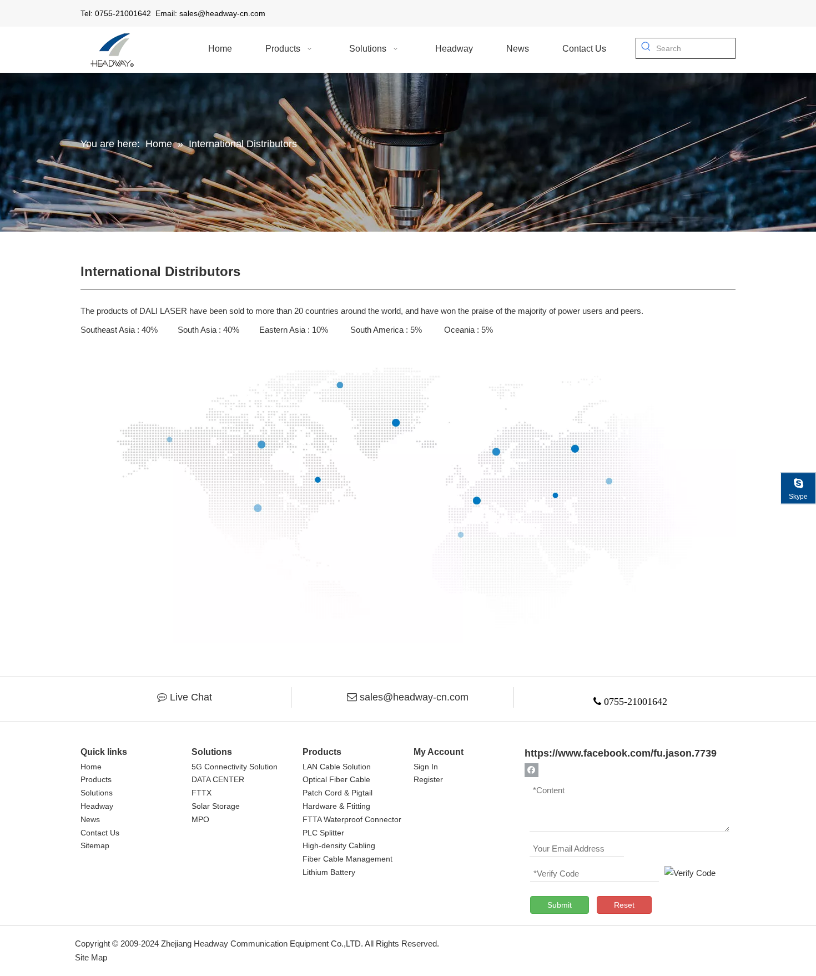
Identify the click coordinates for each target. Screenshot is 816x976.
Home (91, 766)
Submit (559, 904)
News (90, 819)
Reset (624, 904)
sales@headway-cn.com (414, 697)
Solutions (96, 792)
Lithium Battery (329, 872)
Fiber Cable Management (347, 858)
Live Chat (191, 697)
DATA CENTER (218, 779)
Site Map (91, 957)
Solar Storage (216, 806)
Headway (96, 806)
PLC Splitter (323, 832)
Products (96, 779)
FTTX (201, 792)
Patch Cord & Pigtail (337, 792)
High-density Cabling (339, 845)
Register (428, 779)
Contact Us (99, 832)
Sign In (426, 766)
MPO (200, 819)
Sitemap (94, 845)
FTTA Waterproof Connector (352, 819)
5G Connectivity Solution (235, 766)
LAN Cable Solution (337, 766)
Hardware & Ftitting (336, 806)
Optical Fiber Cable (336, 779)
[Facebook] (531, 769)
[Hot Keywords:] (646, 48)
